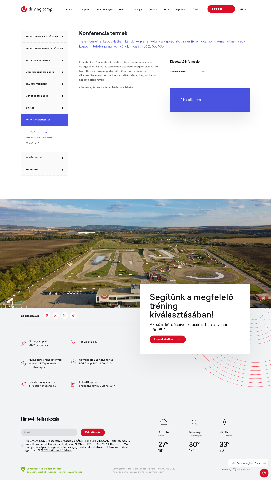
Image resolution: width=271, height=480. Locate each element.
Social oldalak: (30, 316)
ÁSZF (80, 441)
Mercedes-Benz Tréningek (40, 72)
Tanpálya (85, 9)
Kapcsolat (181, 9)
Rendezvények (104, 9)
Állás (195, 9)
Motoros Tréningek (37, 96)
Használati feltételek (139, 472)
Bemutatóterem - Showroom (39, 138)
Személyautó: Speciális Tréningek (44, 48)
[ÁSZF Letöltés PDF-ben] (56, 450)
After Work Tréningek (38, 60)
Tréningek (137, 9)
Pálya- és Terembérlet (38, 120)
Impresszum (157, 472)
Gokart (30, 108)
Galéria (153, 9)
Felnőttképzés (34, 158)
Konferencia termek (39, 132)
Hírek (122, 9)
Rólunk (70, 9)
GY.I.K (166, 9)
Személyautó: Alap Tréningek (42, 36)
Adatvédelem (120, 472)
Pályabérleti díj (32, 143)
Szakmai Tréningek (36, 84)
